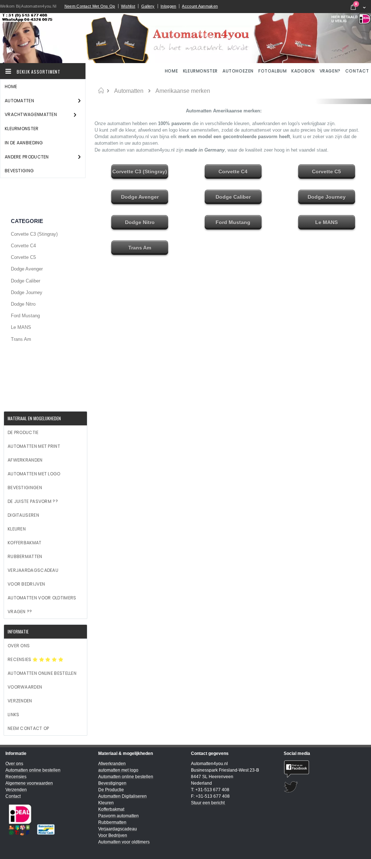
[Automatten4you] (185, 38)
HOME (172, 71)
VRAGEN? (330, 71)
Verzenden (20, 701)
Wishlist (128, 6)
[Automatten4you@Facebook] (325, 768)
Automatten (128, 91)
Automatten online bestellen (42, 673)
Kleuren (17, 529)
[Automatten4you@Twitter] (325, 787)
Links (14, 714)
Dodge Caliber (25, 281)
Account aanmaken (200, 6)
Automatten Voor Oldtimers (42, 598)
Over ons (19, 646)
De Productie (23, 432)
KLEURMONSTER (200, 71)
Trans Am (21, 339)
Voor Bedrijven (26, 584)
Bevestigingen (25, 487)
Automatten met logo (34, 474)
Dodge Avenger (27, 269)
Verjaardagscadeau (33, 570)
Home (101, 91)
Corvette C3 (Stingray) (34, 234)
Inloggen (168, 6)
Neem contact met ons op (89, 6)
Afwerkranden (25, 460)
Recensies (20, 659)
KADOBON (302, 71)
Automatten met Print (34, 446)
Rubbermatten (25, 556)
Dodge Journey (26, 292)
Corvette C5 (23, 257)
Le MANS (21, 327)
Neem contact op (28, 728)
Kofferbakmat (25, 543)
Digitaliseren (23, 515)
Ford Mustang (25, 315)
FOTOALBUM (272, 71)
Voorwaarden (25, 687)
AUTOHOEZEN (238, 71)
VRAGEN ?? (20, 611)
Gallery (148, 6)
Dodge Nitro (23, 304)
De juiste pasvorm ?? (33, 501)
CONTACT (357, 71)
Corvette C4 (23, 245)
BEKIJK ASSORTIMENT (38, 72)
